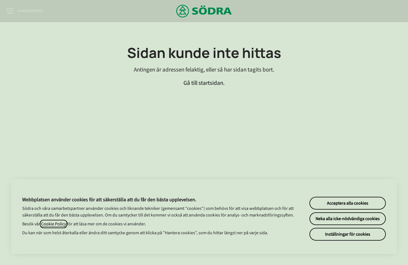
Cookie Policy (53, 224)
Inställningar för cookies (347, 234)
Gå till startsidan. (204, 83)
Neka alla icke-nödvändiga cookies (348, 219)
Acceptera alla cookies (347, 203)
